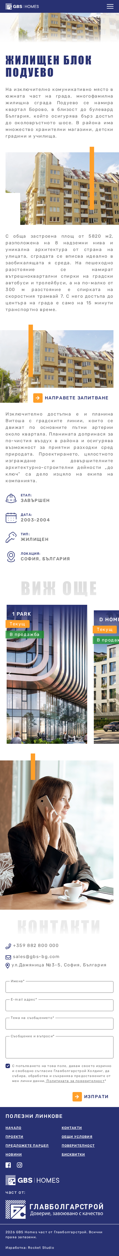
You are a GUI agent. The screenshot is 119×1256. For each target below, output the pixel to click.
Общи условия (77, 1137)
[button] (110, 6)
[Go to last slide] (10, 674)
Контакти (72, 1128)
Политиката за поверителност (75, 1081)
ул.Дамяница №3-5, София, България (59, 965)
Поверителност (78, 1145)
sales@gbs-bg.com (36, 956)
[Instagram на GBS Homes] (20, 1165)
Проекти (14, 1137)
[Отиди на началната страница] (26, 6)
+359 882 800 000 (36, 945)
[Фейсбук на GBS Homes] (8, 1165)
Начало (13, 1128)
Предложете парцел (27, 1145)
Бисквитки (73, 1154)
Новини (14, 1154)
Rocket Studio (41, 1248)
